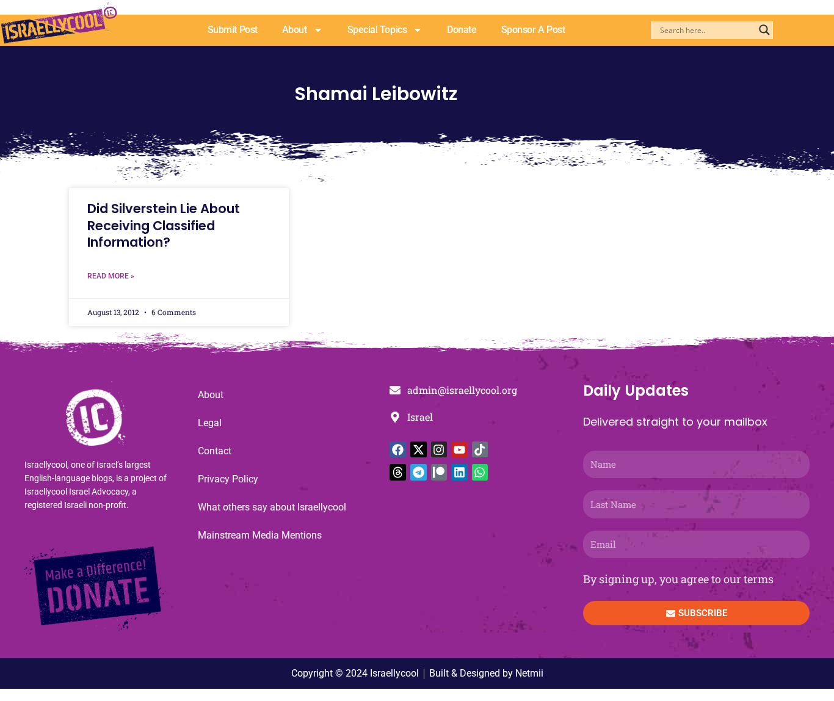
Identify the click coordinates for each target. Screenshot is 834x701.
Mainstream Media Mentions (260, 535)
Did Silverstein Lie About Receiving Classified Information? (163, 225)
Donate (461, 29)
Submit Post (233, 29)
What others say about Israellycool (272, 507)
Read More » (110, 276)
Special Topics (377, 29)
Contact (214, 451)
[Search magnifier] (764, 29)
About (294, 29)
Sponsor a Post (533, 29)
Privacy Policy (228, 479)
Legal (210, 423)
